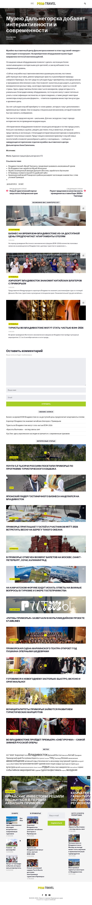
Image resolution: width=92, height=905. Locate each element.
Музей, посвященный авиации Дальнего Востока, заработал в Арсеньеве (38, 170)
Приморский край (13, 758)
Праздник (77, 755)
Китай (71, 755)
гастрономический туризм (32, 763)
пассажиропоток (62, 767)
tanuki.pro (52, 899)
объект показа (38, 767)
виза (53, 761)
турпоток (45, 770)
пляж (71, 767)
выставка (15, 764)
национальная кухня (26, 767)
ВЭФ (26, 755)
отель (52, 767)
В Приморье (11, 14)
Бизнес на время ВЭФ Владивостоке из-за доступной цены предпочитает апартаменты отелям (45, 417)
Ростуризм (40, 758)
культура (10, 767)
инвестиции (50, 764)
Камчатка (64, 755)
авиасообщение (15, 760)
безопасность (44, 761)
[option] (34, 792)
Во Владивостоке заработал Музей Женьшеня (27, 168)
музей (21, 184)
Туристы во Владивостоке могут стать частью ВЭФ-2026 (29, 425)
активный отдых (31, 761)
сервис (80, 767)
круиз (77, 764)
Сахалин (46, 758)
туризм (37, 770)
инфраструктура (62, 764)
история (72, 764)
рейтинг (75, 767)
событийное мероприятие (20, 770)
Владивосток (38, 754)
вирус (57, 761)
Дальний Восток (54, 755)
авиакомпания (73, 758)
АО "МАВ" (10, 755)
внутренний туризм (68, 761)
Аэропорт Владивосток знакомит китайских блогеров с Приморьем (33, 421)
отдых (46, 766)
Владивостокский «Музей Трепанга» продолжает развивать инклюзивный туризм (41, 166)
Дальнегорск (12, 184)
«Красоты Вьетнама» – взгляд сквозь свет (23, 429)
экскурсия (71, 769)
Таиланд (57, 758)
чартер (64, 770)
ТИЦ (51, 758)
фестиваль (55, 770)
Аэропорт (20, 755)
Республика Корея (29, 758)
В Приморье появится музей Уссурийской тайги (27, 173)
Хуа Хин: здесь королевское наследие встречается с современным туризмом (38, 433)
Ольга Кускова (11, 37)
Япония (64, 758)
